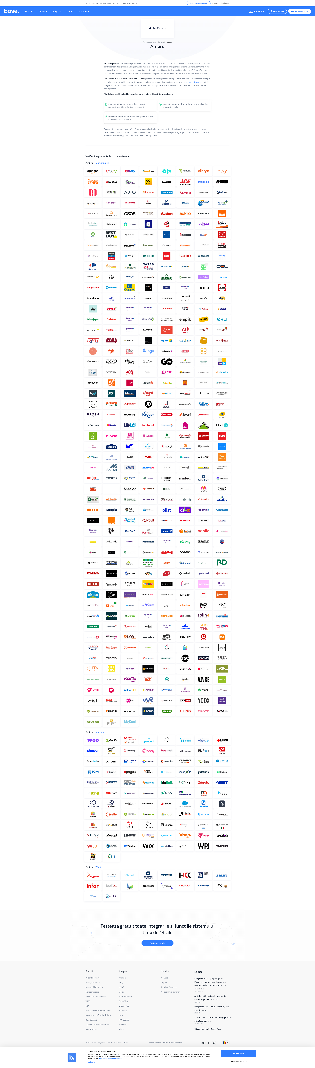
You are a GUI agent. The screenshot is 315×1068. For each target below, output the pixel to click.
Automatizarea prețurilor (96, 996)
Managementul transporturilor (98, 1010)
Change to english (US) (198, 3)
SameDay (123, 1010)
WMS (98, 866)
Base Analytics (91, 1029)
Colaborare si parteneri (170, 992)
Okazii (121, 992)
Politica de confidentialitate (172, 1043)
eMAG (121, 987)
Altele (121, 1029)
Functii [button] (28, 11)
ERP (87, 1006)
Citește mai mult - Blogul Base (207, 1029)
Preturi (69, 11)
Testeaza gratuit (298, 11)
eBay (121, 982)
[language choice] (226, 1042)
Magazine (100, 732)
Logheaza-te (278, 11)
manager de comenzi (194, 82)
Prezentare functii (93, 978)
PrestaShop (123, 1001)
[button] (256, 11)
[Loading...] (203, 1043)
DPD (121, 1015)
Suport (164, 982)
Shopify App (124, 1006)
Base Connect (91, 1020)
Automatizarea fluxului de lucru (98, 1015)
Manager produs (92, 992)
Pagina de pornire (149, 42)
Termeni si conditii (154, 1043)
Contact (164, 978)
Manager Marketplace (94, 987)
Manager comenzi (93, 982)
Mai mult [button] (83, 11)
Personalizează (237, 1061)
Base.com (92, 1043)
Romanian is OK (222, 3)
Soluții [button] (42, 11)
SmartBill (122, 1024)
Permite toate (238, 1053)
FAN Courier (124, 1020)
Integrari (57, 11)
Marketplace (102, 162)
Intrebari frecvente (168, 987)
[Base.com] (11, 11)
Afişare (91, 1062)
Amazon (122, 978)
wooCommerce (125, 996)
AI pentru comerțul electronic (97, 1024)
